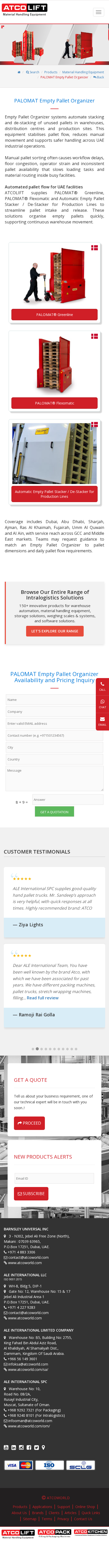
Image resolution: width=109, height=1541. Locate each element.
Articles (71, 1512)
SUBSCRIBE (33, 1193)
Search (34, 72)
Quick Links (91, 1512)
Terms (47, 1518)
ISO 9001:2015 (13, 1279)
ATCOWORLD (58, 1497)
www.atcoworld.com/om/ (29, 1426)
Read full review (43, 998)
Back (100, 77)
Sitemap (30, 1518)
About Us (19, 1512)
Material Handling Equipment (83, 72)
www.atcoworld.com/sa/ (28, 1369)
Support (63, 1506)
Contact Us (83, 1518)
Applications (42, 1506)
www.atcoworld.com (25, 1262)
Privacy (63, 1518)
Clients (54, 1512)
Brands (38, 1512)
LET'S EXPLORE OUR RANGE (54, 631)
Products (50, 72)
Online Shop (85, 1506)
